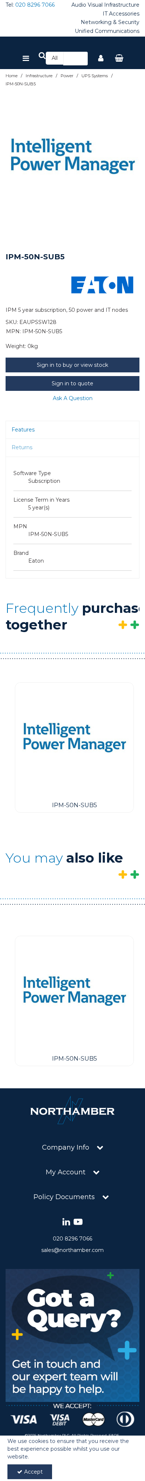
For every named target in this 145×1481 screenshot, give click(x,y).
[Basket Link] (119, 58)
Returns (22, 447)
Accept (33, 1471)
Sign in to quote (72, 383)
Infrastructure (121, 5)
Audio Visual (87, 5)
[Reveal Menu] (26, 59)
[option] (72, 159)
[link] (66, 1222)
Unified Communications (107, 31)
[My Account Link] (101, 59)
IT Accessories (121, 14)
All (55, 58)
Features (23, 429)
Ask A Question (73, 398)
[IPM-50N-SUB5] (74, 741)
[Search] (80, 58)
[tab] (72, 430)
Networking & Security (110, 22)
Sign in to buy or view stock (72, 365)
